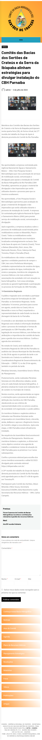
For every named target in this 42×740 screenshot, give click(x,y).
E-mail (18, 579)
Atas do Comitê (9, 628)
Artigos (6, 704)
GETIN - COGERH (31, 728)
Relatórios (7, 670)
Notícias (5, 47)
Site (29, 579)
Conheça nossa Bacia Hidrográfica (17, 612)
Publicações (8, 695)
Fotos (5, 679)
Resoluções (8, 662)
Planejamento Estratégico (13, 653)
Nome (5, 579)
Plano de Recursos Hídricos (14, 645)
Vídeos (6, 687)
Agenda (6, 637)
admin (8, 90)
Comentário (7, 548)
